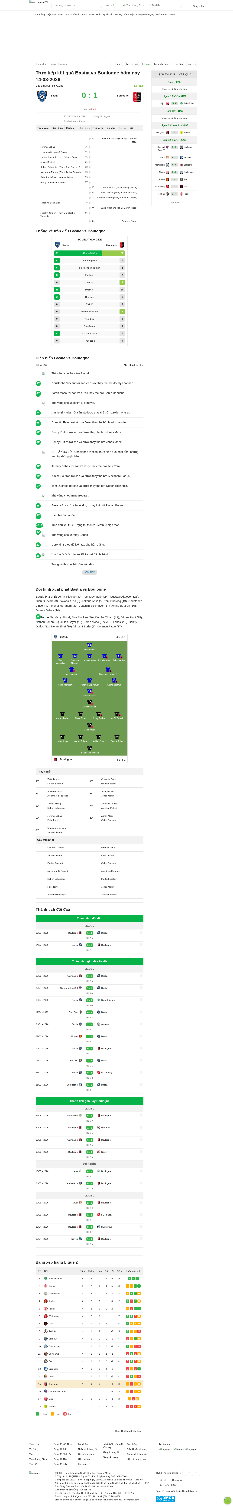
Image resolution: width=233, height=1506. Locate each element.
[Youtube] (199, 1473)
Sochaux (53, 1338)
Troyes (74, 1239)
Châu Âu (75, 14)
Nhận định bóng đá (87, 1449)
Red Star (73, 1012)
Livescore (83, 1464)
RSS (158, 1473)
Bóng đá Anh (60, 1449)
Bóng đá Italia (61, 1464)
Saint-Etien (189, 103)
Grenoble (53, 1369)
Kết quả (146, 64)
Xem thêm (174, 202)
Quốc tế (107, 14)
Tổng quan (43, 128)
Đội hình (70, 128)
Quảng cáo (177, 1480)
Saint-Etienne (108, 1000)
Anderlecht (72, 1183)
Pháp (98, 14)
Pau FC (74, 1060)
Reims (52, 1286)
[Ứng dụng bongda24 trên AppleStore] (190, 1449)
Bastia (54, 95)
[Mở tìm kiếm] (180, 5)
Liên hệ (162, 1480)
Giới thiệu (132, 1444)
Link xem (191, 64)
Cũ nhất (139, 365)
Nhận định (161, 14)
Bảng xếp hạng (161, 64)
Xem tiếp (89, 572)
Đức (91, 14)
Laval (75, 1202)
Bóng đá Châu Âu (62, 1454)
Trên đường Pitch (135, 5)
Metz (51, 1323)
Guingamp (72, 976)
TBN (67, 14)
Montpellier (72, 1115)
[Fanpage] (185, 1473)
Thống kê (98, 128)
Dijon (51, 1399)
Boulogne (73, 933)
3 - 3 (174, 132)
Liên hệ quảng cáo (136, 1459)
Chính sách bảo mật (137, 1454)
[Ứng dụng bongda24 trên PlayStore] (179, 1449)
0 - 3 (174, 157)
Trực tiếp (178, 64)
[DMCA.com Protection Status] (165, 1501)
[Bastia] (42, 102)
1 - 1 (174, 186)
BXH (132, 128)
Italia (84, 14)
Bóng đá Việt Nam (63, 1444)
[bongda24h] (31, 14)
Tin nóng (40, 14)
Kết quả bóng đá (111, 1452)
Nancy (104, 1152)
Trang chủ (34, 1444)
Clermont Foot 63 (69, 988)
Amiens (105, 1024)
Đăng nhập (198, 6)
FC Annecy (106, 1072)
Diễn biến (57, 128)
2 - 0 (174, 172)
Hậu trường (84, 1459)
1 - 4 (174, 194)
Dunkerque (72, 1084)
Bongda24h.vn (189, 1491)
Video (172, 14)
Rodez (74, 1036)
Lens (75, 1171)
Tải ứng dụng (165, 1444)
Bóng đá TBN (60, 1459)
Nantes (52, 1406)
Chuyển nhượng (145, 14)
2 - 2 (174, 179)
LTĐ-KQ (118, 14)
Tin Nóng (33, 1449)
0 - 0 (174, 147)
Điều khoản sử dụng (137, 1449)
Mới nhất (109, 5)
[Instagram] (192, 1473)
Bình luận (129, 14)
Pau (50, 1361)
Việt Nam (51, 14)
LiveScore (117, 64)
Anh (60, 14)
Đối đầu (111, 128)
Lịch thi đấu (132, 64)
